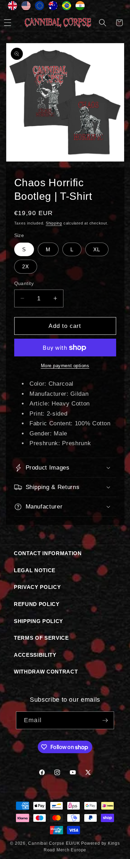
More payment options (65, 365)
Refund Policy (37, 604)
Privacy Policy (37, 587)
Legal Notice (34, 570)
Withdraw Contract (46, 672)
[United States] (26, 7)
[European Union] (39, 7)
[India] (80, 7)
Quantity (24, 283)
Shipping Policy (38, 621)
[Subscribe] (105, 720)
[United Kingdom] (12, 7)
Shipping (54, 223)
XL (96, 249)
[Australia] (53, 7)
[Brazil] (66, 7)
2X (25, 266)
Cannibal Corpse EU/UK (54, 843)
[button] (102, 22)
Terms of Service (41, 638)
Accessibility (35, 655)
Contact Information (48, 553)
